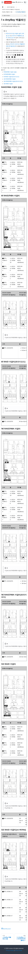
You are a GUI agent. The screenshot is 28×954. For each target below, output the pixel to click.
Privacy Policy (10, 950)
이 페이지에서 (6, 15)
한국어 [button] (19, 2)
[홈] (2, 7)
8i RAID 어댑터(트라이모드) (11, 76)
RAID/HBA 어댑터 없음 (10, 72)
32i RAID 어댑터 (8, 83)
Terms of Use (18, 950)
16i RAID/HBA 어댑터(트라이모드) (13, 81)
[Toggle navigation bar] (2, 2)
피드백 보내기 (7, 928)
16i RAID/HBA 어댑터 (10, 79)
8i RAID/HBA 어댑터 (9, 74)
